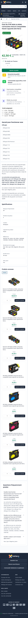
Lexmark (24, 11)
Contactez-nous (19, 584)
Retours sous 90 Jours (14, 564)
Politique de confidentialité (7, 613)
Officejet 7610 (6, 155)
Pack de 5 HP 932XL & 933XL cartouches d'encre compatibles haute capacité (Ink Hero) (13, 348)
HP (19, 11)
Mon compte (4, 591)
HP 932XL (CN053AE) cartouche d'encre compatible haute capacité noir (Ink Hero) (13, 376)
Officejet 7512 (6, 152)
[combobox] (14, 6)
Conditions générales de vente (21, 613)
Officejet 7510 (6, 148)
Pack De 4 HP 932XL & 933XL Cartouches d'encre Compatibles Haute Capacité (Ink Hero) (15, 19)
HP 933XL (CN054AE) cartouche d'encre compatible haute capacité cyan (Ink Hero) (13, 405)
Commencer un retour (20, 582)
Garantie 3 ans (14, 560)
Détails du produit (12, 100)
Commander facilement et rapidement (14, 568)
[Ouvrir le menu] (1, 2)
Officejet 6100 (6, 128)
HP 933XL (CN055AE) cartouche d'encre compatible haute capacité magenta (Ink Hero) (13, 435)
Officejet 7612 (6, 158)
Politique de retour (20, 580)
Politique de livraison (6, 584)
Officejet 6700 (6, 138)
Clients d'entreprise (6, 580)
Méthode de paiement (6, 582)
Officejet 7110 (6, 145)
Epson (14, 11)
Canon (9, 11)
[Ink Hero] (7, 2)
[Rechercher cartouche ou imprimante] (25, 6)
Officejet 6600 (6, 131)
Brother (3, 11)
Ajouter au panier (17, 71)
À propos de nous (5, 577)
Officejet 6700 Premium (9, 141)
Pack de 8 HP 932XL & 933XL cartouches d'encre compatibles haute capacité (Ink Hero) (13, 319)
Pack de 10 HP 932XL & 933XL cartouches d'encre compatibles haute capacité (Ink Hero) (13, 290)
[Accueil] (1, 19)
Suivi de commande (6, 593)
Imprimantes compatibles (14, 89)
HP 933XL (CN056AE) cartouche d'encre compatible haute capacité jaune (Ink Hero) (13, 462)
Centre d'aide (18, 577)
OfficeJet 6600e (6, 134)
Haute (4, 272)
